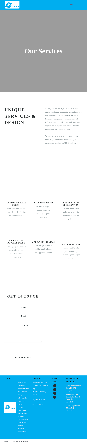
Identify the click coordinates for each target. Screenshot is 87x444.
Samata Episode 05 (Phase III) (73, 407)
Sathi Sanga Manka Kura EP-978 (73, 387)
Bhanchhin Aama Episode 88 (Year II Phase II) (73, 397)
